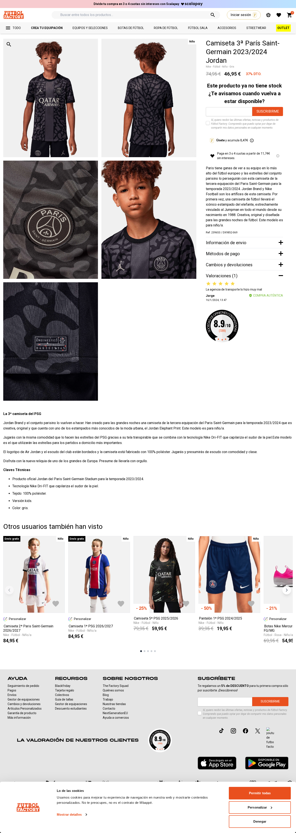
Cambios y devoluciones (24, 704)
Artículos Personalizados (25, 708)
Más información (19, 717)
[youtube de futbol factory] (270, 738)
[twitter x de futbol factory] (257, 730)
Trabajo (108, 699)
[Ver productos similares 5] (155, 651)
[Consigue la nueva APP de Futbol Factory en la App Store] (217, 763)
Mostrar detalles (69, 814)
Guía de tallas (64, 699)
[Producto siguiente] (286, 590)
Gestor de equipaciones (24, 699)
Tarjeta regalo (64, 690)
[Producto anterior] (9, 590)
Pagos (12, 690)
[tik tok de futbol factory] (221, 730)
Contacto (109, 708)
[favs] (278, 15)
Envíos (12, 695)
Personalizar (257, 807)
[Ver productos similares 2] (144, 651)
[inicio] (13, 15)
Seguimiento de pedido (23, 686)
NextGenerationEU (115, 713)
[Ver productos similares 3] (148, 651)
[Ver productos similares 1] (141, 651)
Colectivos (62, 695)
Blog (106, 695)
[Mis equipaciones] (268, 15)
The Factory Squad (115, 686)
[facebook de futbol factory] (245, 730)
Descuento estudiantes (71, 708)
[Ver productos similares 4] (151, 651)
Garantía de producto (22, 713)
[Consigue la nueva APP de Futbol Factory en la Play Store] (266, 763)
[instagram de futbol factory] (233, 730)
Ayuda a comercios (116, 717)
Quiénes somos (113, 690)
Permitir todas (260, 793)
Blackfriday (62, 686)
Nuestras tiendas (114, 704)
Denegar (259, 821)
